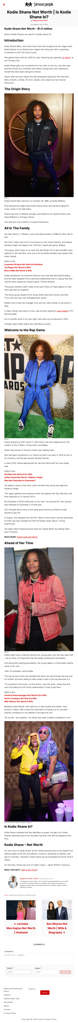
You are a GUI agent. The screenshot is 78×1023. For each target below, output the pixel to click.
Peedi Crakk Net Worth (27, 537)
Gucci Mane (62, 311)
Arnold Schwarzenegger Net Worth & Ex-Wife (25, 695)
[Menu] (4, 4)
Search (32, 989)
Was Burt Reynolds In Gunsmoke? (20, 480)
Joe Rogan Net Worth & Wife (17, 267)
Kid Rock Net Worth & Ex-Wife (18, 474)
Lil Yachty (66, 57)
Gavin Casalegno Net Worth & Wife (20, 698)
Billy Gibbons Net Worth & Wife (18, 701)
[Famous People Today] (39, 4)
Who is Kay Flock (29, 870)
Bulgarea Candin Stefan (40, 20)
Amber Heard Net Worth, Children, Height (23, 477)
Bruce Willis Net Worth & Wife (18, 270)
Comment (8, 951)
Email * (38, 968)
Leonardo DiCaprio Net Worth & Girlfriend (23, 264)
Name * (10, 968)
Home (6, 895)
